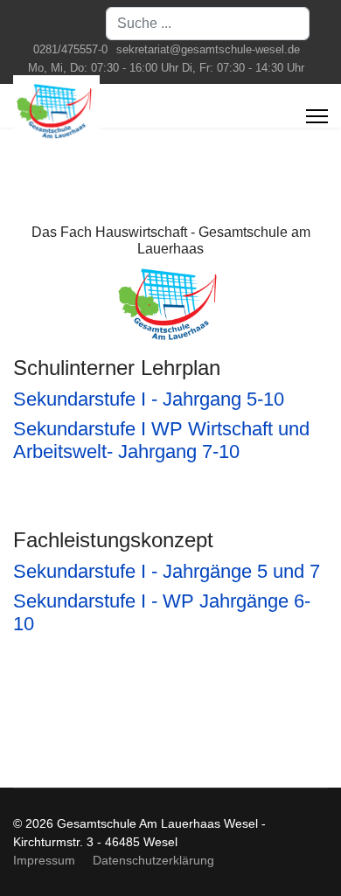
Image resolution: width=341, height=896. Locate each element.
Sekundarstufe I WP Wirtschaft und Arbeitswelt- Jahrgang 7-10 (161, 440)
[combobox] (208, 23)
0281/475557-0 (70, 50)
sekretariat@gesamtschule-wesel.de (208, 50)
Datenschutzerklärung (153, 860)
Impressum (44, 860)
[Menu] (317, 116)
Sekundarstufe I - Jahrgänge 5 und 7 (166, 571)
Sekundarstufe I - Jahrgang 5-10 (148, 399)
